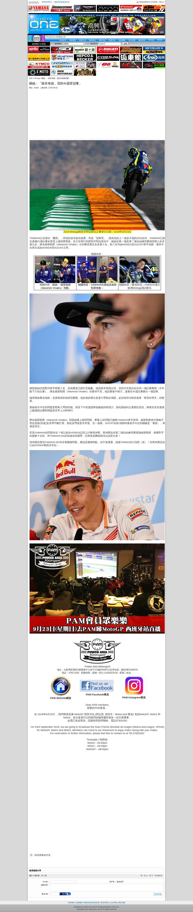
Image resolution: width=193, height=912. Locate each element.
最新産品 (92, 40)
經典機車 (122, 40)
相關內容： (125, 284)
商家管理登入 (47, 2)
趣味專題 (141, 40)
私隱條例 (79, 903)
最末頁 (159, 876)
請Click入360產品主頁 (56, 37)
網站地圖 (121, 903)
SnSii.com (115, 907)
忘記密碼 (113, 903)
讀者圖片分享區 (39, 44)
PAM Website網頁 (60, 698)
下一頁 (154, 876)
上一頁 (148, 876)
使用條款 (71, 903)
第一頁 (143, 876)
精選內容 (112, 40)
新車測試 (72, 40)
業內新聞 (132, 40)
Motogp (151, 40)
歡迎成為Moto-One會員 (148, 2)
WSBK (159, 40)
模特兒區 (102, 40)
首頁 (30, 78)
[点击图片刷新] (65, 893)
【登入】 (161, 2)
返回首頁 (62, 40)
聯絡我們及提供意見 (62, 2)
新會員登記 (105, 903)
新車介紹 (82, 40)
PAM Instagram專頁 (134, 697)
